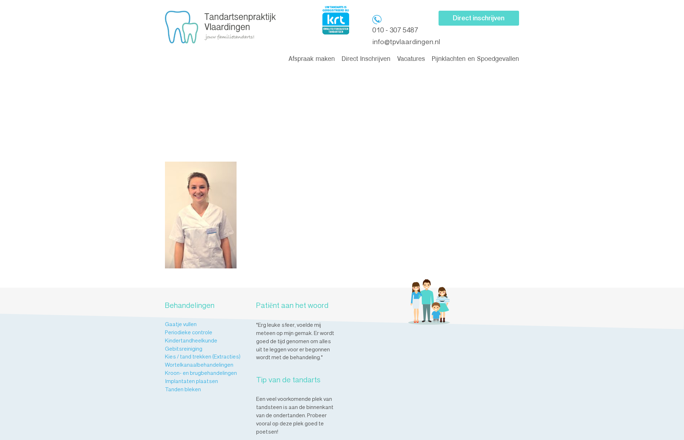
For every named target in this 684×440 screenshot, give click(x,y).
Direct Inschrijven (366, 59)
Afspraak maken (312, 59)
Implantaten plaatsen (191, 382)
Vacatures (411, 59)
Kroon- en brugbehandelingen (201, 373)
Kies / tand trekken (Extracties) (202, 357)
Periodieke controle (188, 333)
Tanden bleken (183, 390)
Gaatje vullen (181, 325)
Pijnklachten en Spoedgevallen (475, 59)
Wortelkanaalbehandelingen (199, 365)
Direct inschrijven (478, 18)
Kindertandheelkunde (191, 341)
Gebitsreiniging (183, 349)
